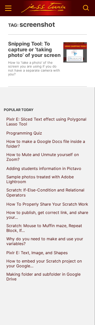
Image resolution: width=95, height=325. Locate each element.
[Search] (86, 8)
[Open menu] (8, 8)
